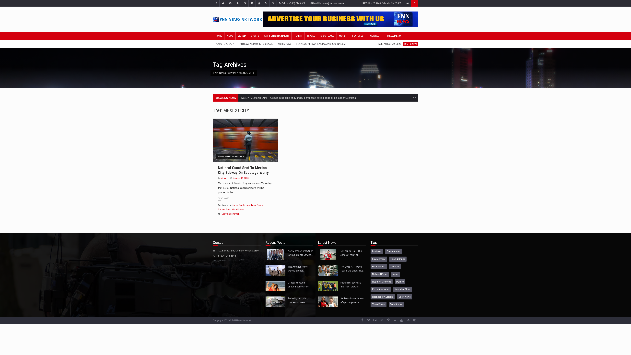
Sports (254, 36)
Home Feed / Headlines (231, 156)
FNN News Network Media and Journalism (321, 44)
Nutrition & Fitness (381, 281)
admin (223, 178)
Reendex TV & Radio (382, 297)
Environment (379, 259)
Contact (375, 36)
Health (298, 36)
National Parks (379, 274)
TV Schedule (327, 36)
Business (377, 251)
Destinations (393, 251)
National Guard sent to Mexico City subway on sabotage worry (243, 170)
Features (358, 36)
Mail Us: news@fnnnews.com (328, 3)
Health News (378, 266)
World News (238, 209)
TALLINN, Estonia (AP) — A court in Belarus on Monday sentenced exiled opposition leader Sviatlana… (299, 97)
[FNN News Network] (238, 19)
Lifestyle (395, 266)
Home (218, 36)
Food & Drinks (398, 259)
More (342, 36)
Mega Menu (394, 36)
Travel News (378, 304)
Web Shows (285, 44)
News (230, 36)
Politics (400, 281)
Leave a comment (231, 214)
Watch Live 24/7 (224, 44)
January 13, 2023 (241, 178)
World (242, 36)
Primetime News (380, 289)
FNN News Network (224, 72)
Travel (311, 36)
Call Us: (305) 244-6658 (293, 3)
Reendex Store (402, 289)
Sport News (405, 297)
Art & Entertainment (276, 36)
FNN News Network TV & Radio (256, 44)
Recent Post (224, 209)
